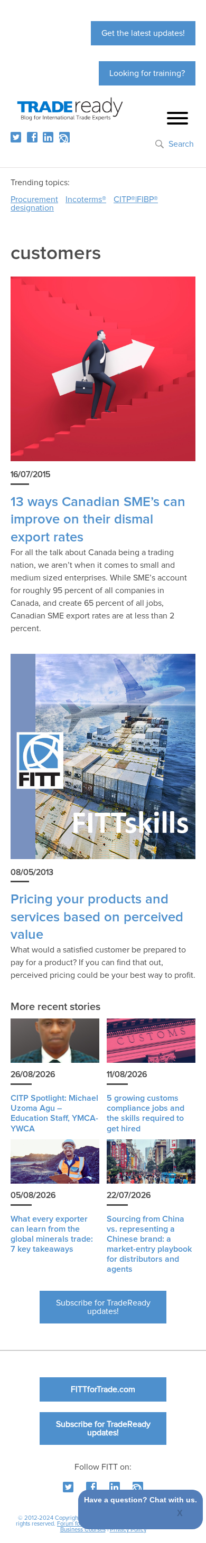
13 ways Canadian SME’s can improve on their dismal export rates (98, 520)
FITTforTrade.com (103, 1389)
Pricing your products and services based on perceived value (97, 917)
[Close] (180, 1514)
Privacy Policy (128, 1529)
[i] (64, 137)
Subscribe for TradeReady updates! (103, 1307)
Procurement (34, 199)
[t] (16, 137)
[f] (32, 137)
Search (181, 144)
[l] (48, 137)
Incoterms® (85, 199)
